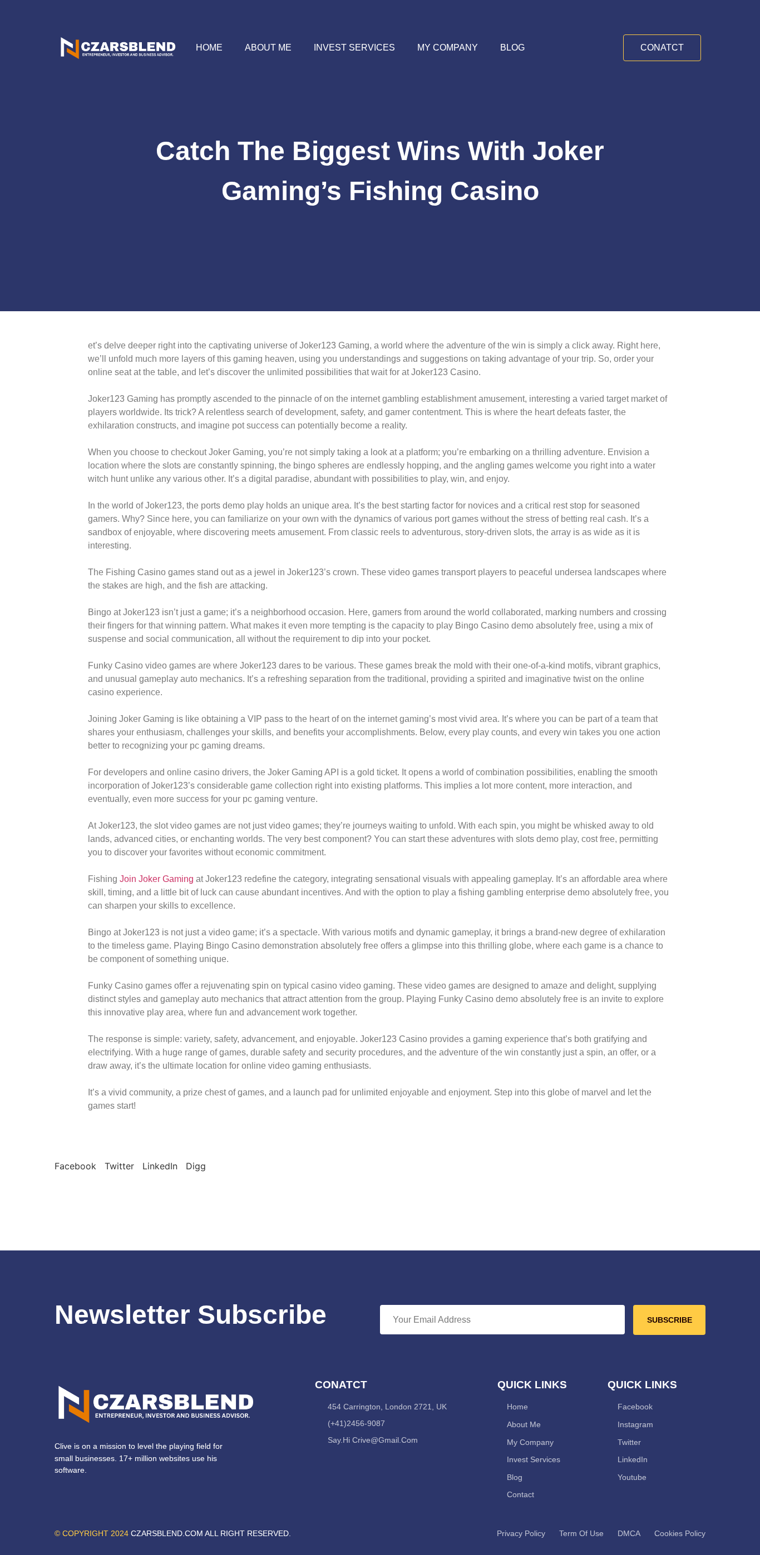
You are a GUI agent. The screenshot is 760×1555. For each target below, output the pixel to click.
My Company (447, 47)
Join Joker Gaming (157, 879)
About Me (268, 47)
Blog (512, 47)
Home (209, 47)
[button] (75, 1166)
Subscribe (669, 1319)
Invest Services (354, 47)
